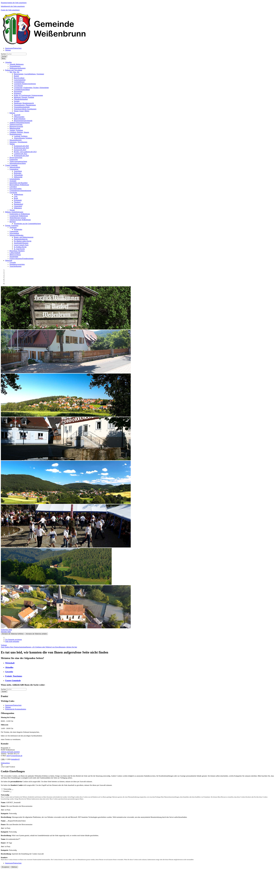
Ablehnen (14, 867)
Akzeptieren (5, 867)
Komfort (6, 791)
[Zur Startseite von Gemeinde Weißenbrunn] (44, 44)
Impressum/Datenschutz (13, 705)
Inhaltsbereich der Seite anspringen (13, 6)
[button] (8, 62)
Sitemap (8, 707)
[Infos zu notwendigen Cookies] (12, 789)
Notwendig (7, 789)
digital (15, 759)
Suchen (3, 54)
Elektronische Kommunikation (15, 709)
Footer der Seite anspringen (10, 10)
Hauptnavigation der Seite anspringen (14, 3)
